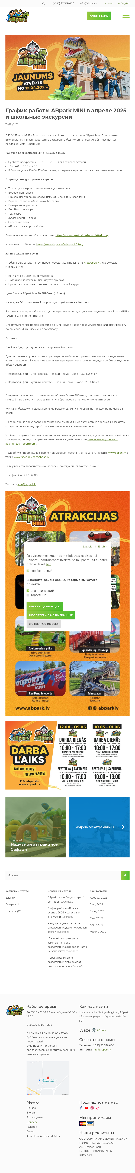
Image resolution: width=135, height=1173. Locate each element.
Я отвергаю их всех (44, 624)
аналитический (42, 590)
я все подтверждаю (44, 606)
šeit (48, 564)
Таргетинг (38, 595)
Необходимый (41, 570)
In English (101, 546)
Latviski (87, 546)
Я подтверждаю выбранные (51, 615)
